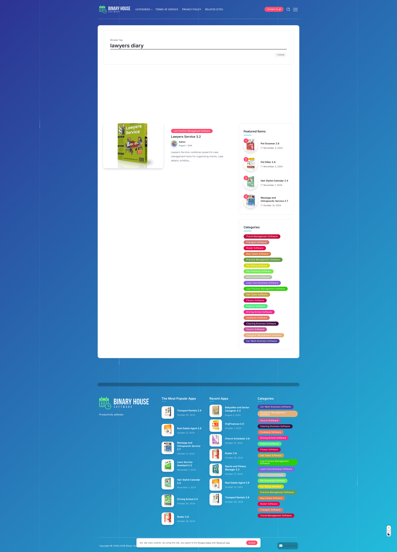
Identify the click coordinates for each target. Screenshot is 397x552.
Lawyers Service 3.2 (186, 136)
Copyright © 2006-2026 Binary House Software (124, 545)
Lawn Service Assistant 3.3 (184, 464)
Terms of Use (223, 542)
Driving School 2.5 (187, 499)
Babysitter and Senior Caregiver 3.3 (237, 409)
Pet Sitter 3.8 (268, 162)
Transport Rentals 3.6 (189, 410)
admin (182, 142)
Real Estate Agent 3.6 (189, 428)
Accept (251, 542)
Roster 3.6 (183, 516)
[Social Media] (288, 545)
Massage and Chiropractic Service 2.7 (274, 199)
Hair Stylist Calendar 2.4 (274, 180)
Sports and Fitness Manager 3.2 (235, 468)
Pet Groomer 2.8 (270, 143)
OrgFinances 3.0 (234, 423)
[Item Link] (133, 145)
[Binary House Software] (114, 9)
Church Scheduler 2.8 (237, 438)
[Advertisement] (198, 92)
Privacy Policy (204, 542)
